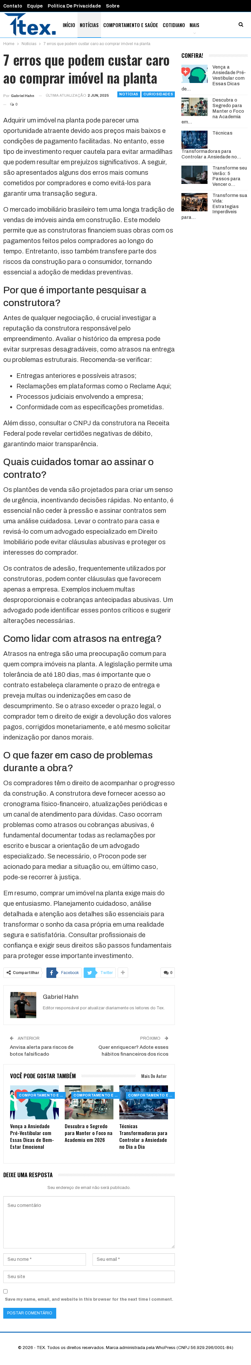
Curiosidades (158, 94)
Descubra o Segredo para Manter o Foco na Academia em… (212, 111)
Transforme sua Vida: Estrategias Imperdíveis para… (214, 206)
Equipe (35, 6)
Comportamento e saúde (130, 24)
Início (69, 24)
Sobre (113, 6)
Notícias (89, 24)
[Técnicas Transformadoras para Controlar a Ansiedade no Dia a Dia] (143, 1102)
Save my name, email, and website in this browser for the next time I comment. (89, 1299)
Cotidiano (174, 24)
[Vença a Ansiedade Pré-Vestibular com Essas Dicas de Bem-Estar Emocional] (34, 1102)
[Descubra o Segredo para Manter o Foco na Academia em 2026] (89, 1102)
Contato (12, 6)
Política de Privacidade (74, 6)
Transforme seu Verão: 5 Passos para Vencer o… (229, 176)
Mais (194, 24)
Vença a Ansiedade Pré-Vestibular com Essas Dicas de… (213, 78)
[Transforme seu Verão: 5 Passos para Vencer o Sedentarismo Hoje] (194, 175)
